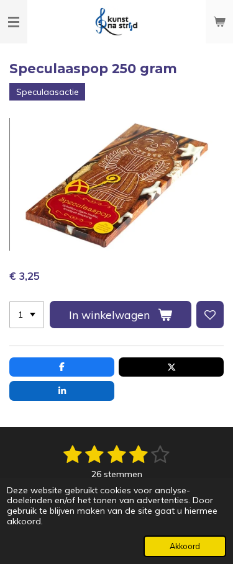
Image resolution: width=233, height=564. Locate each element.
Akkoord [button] (185, 546)
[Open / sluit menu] (13, 21)
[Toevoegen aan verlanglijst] (210, 314)
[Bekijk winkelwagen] (219, 21)
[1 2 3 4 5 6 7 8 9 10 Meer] (26, 314)
